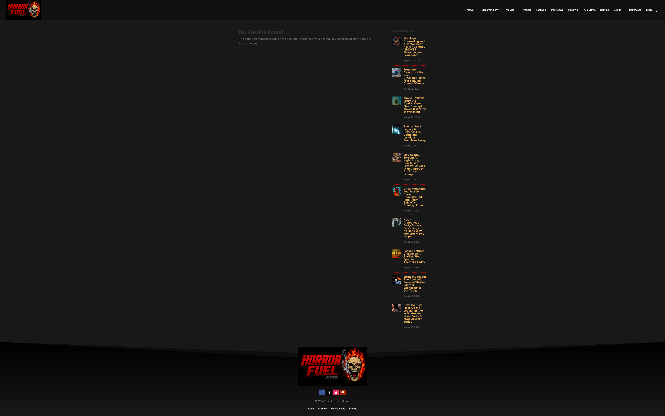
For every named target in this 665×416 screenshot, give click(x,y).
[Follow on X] (329, 392)
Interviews (557, 10)
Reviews (573, 10)
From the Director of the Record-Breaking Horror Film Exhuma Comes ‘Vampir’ (414, 76)
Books (617, 10)
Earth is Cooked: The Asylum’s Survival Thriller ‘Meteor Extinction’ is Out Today (415, 283)
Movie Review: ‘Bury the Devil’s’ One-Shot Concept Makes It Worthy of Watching (415, 104)
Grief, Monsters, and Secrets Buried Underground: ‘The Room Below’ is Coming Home (415, 197)
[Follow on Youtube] (343, 392)
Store (649, 10)
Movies (510, 10)
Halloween (635, 10)
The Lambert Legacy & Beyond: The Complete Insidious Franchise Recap (415, 133)
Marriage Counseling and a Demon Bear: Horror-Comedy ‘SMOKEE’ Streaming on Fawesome (414, 47)
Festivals (541, 10)
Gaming (604, 10)
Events (353, 408)
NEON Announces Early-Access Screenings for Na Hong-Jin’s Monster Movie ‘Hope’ (414, 228)
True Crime (589, 10)
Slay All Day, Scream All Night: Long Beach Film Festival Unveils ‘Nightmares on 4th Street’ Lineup (414, 164)
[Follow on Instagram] (336, 392)
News (470, 10)
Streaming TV (490, 10)
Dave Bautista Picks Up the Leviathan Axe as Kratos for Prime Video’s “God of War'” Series (413, 313)
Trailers (526, 10)
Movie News (338, 408)
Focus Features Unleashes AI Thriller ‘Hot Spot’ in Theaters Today (414, 256)
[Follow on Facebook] (322, 392)
